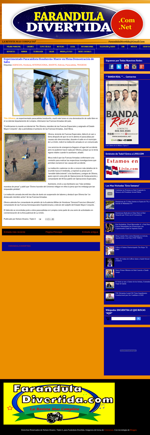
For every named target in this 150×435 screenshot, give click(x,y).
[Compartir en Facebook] (53, 219)
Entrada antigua (90, 232)
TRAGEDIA (82, 65)
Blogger (133, 430)
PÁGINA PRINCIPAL (14, 47)
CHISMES (30, 47)
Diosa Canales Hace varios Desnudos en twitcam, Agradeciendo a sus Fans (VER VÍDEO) (131, 237)
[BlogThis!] (48, 219)
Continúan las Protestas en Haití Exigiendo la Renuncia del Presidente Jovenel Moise (130, 191)
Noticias (61, 65)
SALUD (51, 51)
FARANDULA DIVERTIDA (19, 246)
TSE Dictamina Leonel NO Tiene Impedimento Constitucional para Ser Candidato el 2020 (131, 294)
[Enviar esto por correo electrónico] (46, 219)
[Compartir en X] (51, 219)
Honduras (27, 65)
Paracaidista (71, 65)
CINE (123, 47)
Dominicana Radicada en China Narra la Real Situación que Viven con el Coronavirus (130, 214)
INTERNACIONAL (87, 47)
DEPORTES (11, 51)
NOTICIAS (60, 47)
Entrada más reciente (14, 232)
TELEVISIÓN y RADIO (107, 47)
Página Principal (54, 232)
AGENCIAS (17, 65)
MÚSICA (134, 47)
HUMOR (24, 51)
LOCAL (72, 47)
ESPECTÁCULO (45, 47)
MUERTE (53, 65)
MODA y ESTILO (66, 51)
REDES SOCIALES (84, 51)
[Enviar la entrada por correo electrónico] (39, 219)
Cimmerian (108, 430)
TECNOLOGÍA (38, 51)
